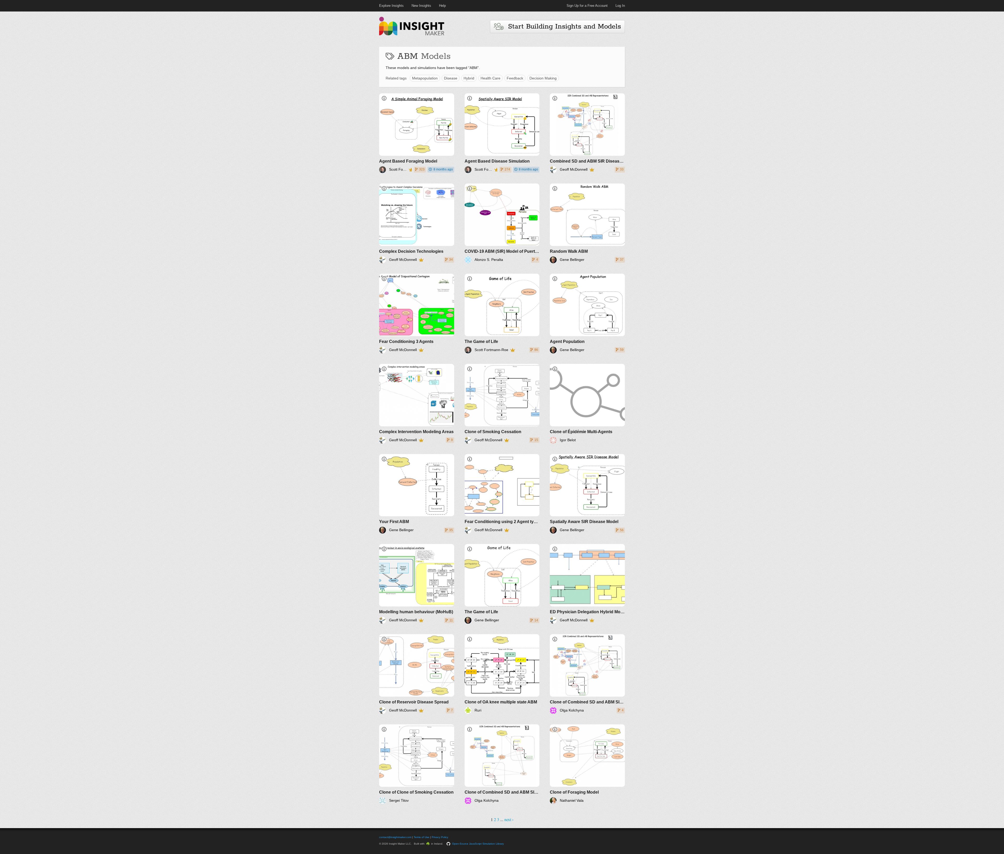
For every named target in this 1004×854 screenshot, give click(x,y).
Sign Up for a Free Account (587, 6)
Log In (620, 6)
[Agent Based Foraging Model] (416, 133)
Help (442, 6)
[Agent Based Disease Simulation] (502, 133)
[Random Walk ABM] (587, 223)
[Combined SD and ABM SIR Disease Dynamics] (587, 133)
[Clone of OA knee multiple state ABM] (502, 674)
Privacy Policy (440, 837)
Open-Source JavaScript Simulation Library (478, 843)
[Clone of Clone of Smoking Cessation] (416, 764)
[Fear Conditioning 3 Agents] (416, 313)
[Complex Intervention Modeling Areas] (416, 404)
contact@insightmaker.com (395, 837)
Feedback (515, 78)
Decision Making (543, 78)
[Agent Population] (587, 313)
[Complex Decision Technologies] (416, 223)
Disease (450, 78)
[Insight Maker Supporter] (410, 170)
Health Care (490, 78)
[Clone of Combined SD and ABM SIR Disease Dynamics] (587, 674)
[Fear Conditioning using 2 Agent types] (502, 494)
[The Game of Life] (502, 313)
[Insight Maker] (411, 34)
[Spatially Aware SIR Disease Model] (587, 494)
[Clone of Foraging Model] (587, 764)
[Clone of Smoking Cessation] (502, 404)
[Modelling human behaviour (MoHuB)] (416, 584)
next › (509, 819)
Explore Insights (391, 6)
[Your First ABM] (416, 494)
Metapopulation (425, 78)
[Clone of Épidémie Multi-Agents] (587, 404)
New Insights (421, 6)
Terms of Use (421, 837)
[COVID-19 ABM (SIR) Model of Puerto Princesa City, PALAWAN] (502, 223)
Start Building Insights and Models (562, 26)
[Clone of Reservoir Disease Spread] (416, 674)
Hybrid (469, 78)
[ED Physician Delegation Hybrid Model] (587, 584)
